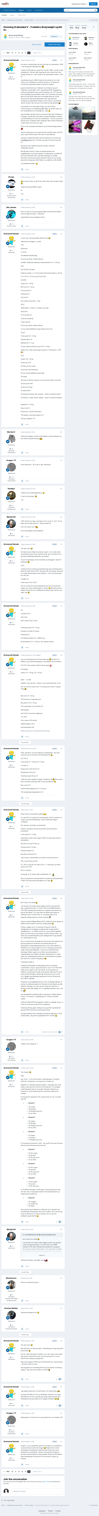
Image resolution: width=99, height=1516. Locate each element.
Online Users (22, 15)
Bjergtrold (11, 517)
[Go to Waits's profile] (85, 44)
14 (25, 53)
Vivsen (11, 177)
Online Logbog (25, 37)
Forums (4, 15)
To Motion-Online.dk (9, 10)
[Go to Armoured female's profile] (5, 36)
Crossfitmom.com (26, 140)
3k (12, 533)
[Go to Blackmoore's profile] (11, 1285)
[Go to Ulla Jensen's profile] (11, 214)
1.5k (12, 193)
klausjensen (53, 1032)
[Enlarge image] (43, 66)
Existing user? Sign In (79, 4)
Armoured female (17, 35)
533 (12, 224)
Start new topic (36, 44)
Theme (50, 1511)
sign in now (45, 1481)
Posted (28, 60)
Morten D (11, 432)
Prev (8, 53)
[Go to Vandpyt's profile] (11, 495)
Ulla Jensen (11, 207)
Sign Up (93, 4)
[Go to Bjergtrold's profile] (11, 523)
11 (15, 53)
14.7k (12, 477)
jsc (57, 1221)
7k (12, 1325)
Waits (90, 43)
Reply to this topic (55, 44)
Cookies (58, 1511)
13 (22, 53)
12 (18, 53)
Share (45, 36)
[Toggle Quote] (23, 1234)
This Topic (88, 10)
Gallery (12, 15)
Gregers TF (11, 460)
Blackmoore (11, 1278)
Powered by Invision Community (49, 1513)
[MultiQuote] (22, 169)
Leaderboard (39, 10)
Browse (21, 10)
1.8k (12, 449)
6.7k (12, 505)
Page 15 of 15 (37, 53)
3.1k (12, 77)
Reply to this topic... (20, 1491)
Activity (29, 10)
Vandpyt (11, 489)
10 (12, 53)
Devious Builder (11, 1308)
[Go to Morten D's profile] (11, 438)
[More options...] (61, 60)
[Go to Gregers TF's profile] (11, 467)
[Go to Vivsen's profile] (11, 183)
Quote (27, 169)
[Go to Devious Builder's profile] (11, 1315)
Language (41, 1511)
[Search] (95, 10)
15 (28, 53)
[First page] (4, 53)
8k (12, 1295)
